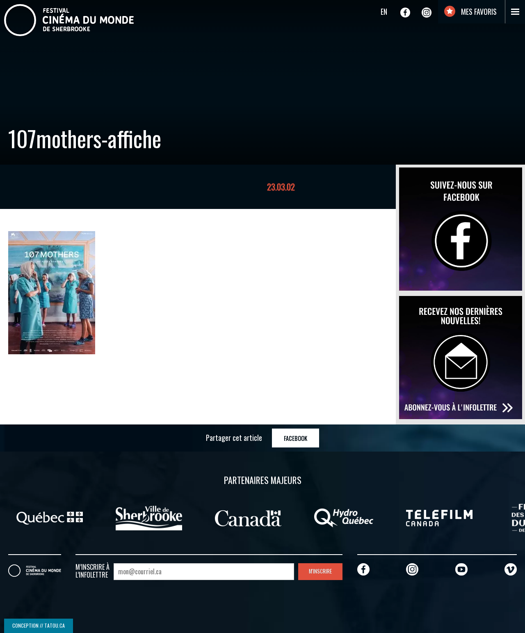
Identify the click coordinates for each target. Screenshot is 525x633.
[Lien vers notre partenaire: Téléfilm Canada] (439, 517)
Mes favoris (478, 11)
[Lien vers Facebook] (405, 12)
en (384, 11)
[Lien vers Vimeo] (510, 569)
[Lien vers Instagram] (426, 12)
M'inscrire (320, 571)
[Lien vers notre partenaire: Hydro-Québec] (343, 517)
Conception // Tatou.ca (38, 625)
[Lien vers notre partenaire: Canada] (248, 517)
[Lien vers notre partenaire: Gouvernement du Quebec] (49, 517)
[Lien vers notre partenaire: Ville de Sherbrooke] (148, 517)
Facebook (295, 438)
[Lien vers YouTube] (461, 569)
